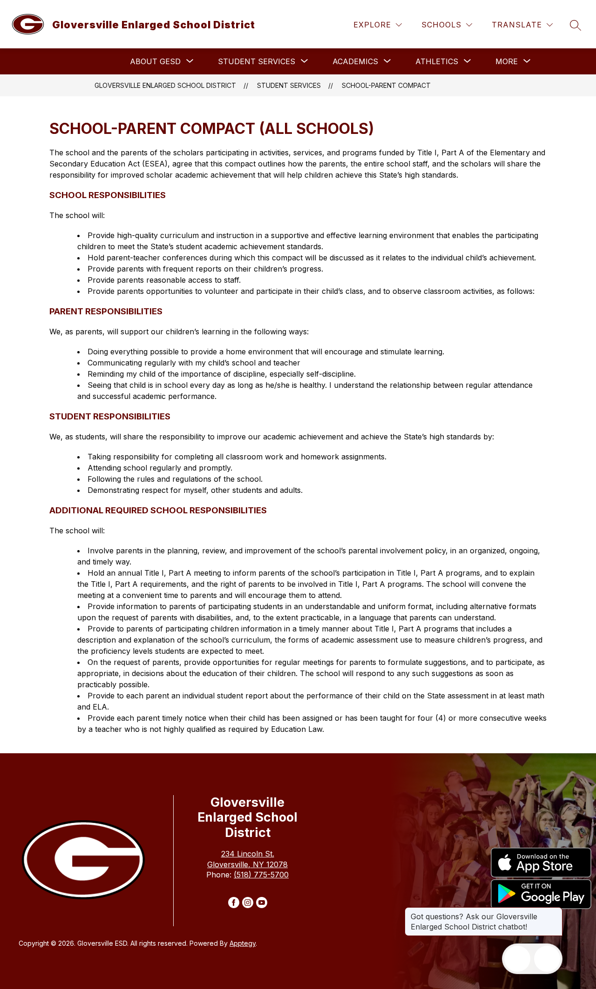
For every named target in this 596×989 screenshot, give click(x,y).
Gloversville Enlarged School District (165, 85)
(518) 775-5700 (261, 874)
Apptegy (243, 943)
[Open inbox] (517, 959)
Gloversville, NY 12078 (247, 864)
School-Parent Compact (386, 85)
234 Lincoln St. (247, 853)
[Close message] (555, 911)
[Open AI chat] (547, 959)
